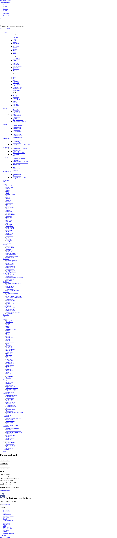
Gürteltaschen (16, 164)
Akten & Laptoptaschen (19, 112)
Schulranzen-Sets (17, 173)
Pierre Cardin (16, 97)
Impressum (6, 517)
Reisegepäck (6, 138)
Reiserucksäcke (17, 131)
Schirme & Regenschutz (19, 158)
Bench (14, 40)
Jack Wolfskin (16, 81)
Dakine (14, 50)
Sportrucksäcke (16, 130)
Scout (14, 101)
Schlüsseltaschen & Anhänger (20, 161)
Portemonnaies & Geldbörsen (20, 148)
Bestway (15, 42)
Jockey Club (16, 83)
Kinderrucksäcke (17, 134)
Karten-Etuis (16, 154)
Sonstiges (15, 170)
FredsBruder (16, 64)
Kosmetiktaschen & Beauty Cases (21, 144)
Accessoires (6, 157)
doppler (15, 53)
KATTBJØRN (16, 84)
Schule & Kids (7, 171)
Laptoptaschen (16, 111)
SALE (4, 181)
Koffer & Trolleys (17, 140)
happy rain (15, 75)
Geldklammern (16, 155)
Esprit (14, 60)
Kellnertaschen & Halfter (19, 153)
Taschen (5, 108)
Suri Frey (15, 102)
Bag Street (15, 37)
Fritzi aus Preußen (17, 66)
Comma (15, 47)
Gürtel (14, 167)
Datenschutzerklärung (8, 516)
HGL (14, 78)
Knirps (14, 85)
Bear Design (16, 43)
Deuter (14, 52)
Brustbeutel (15, 160)
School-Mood (16, 100)
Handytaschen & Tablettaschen (20, 163)
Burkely (15, 45)
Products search (6, 26)
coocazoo (15, 49)
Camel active (16, 46)
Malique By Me (17, 88)
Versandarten (6, 511)
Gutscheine (6, 180)
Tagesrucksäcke (17, 127)
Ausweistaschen (17, 150)
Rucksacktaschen (17, 133)
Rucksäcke (6, 124)
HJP (14, 80)
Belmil (14, 39)
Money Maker (16, 90)
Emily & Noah (16, 59)
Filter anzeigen (4, 463)
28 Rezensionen (6, 504)
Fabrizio (15, 61)
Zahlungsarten (6, 510)
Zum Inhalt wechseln (5, 0)
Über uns (5, 5)
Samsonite (15, 98)
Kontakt (5, 6)
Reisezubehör (16, 145)
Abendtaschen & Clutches (19, 121)
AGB (4, 513)
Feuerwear (15, 63)
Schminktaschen (17, 166)
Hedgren (15, 77)
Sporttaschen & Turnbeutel (19, 177)
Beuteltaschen (16, 117)
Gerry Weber (16, 69)
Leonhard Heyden (17, 87)
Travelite (15, 107)
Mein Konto (6, 13)
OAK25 (15, 95)
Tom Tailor (15, 104)
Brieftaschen (16, 151)
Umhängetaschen (17, 114)
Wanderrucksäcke (17, 135)
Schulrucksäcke (17, 128)
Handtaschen (16, 110)
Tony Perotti (16, 105)
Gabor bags (16, 67)
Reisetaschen (16, 141)
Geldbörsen (6, 147)
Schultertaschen (17, 115)
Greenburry (16, 70)
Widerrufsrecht (7, 514)
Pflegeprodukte (16, 168)
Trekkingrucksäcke (17, 137)
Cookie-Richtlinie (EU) (9, 520)
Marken (5, 32)
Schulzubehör (16, 178)
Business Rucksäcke (18, 125)
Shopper (15, 118)
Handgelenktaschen (18, 120)
